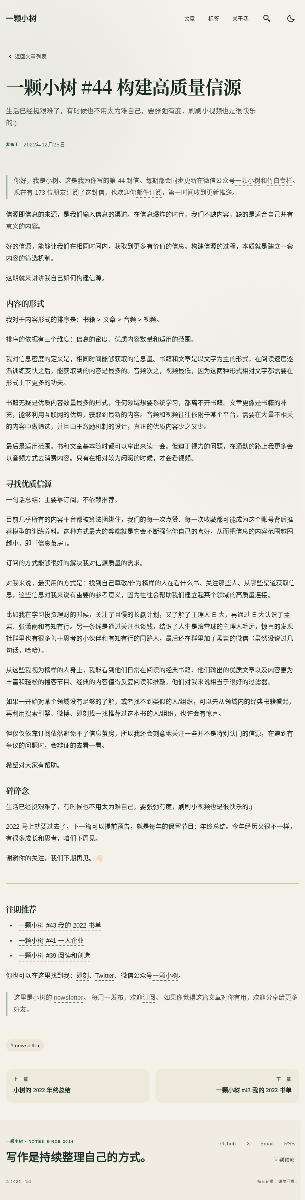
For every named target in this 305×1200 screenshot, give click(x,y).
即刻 (82, 975)
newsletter (68, 997)
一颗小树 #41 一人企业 (51, 940)
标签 (213, 19)
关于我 (240, 19)
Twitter (104, 975)
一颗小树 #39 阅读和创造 (54, 955)
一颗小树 (248, 180)
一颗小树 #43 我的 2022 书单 (60, 925)
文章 (189, 19)
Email (267, 1143)
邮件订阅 (149, 192)
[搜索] (267, 18)
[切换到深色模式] (291, 18)
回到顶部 (284, 1160)
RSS (289, 1143)
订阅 (148, 997)
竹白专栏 (280, 180)
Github (228, 1143)
